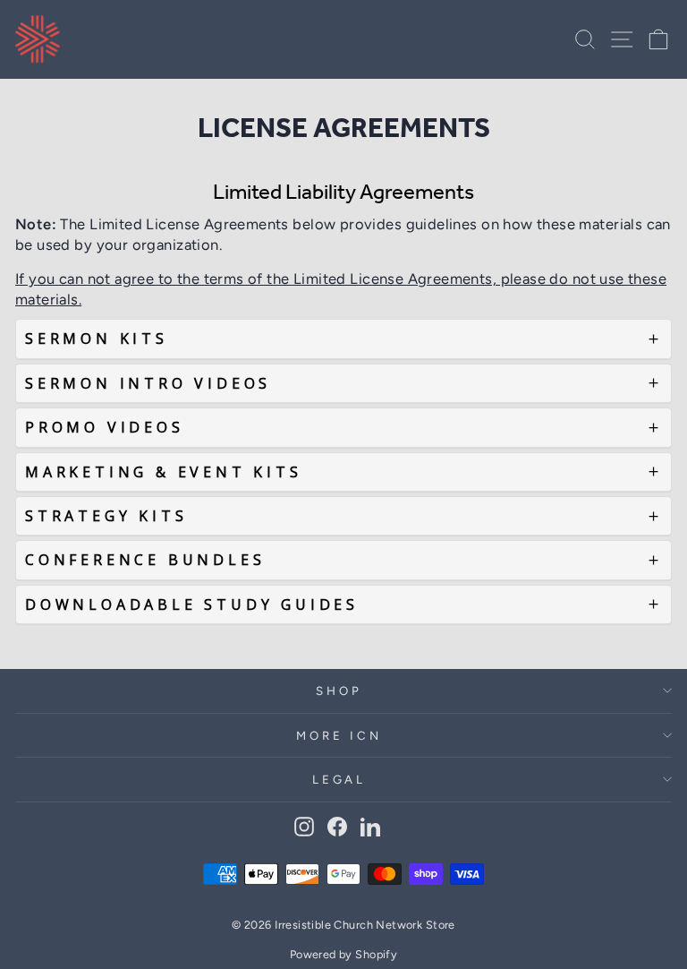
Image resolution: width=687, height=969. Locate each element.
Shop (339, 690)
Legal (339, 779)
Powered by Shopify (343, 954)
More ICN (339, 735)
